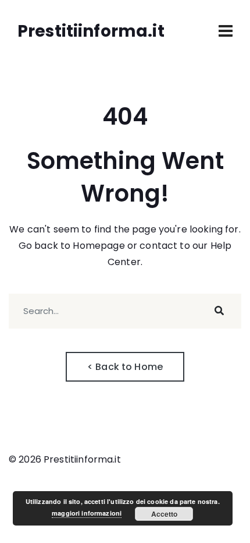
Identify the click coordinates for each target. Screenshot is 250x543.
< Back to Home (125, 366)
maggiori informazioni (87, 513)
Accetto (164, 514)
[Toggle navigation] (226, 30)
